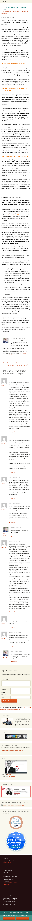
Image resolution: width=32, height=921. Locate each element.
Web (2, 697)
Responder (13, 432)
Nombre (3, 689)
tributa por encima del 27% (13, 215)
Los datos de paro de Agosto (10, 363)
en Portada (16, 11)
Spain (26, 11)
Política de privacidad (22, 918)
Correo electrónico (4, 693)
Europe (23, 11)
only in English (11, 776)
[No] (30, 916)
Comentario (4, 679)
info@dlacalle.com (7, 862)
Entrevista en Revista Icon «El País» (19, 365)
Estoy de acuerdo (9, 918)
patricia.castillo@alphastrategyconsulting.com (12, 750)
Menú (2, 1)
